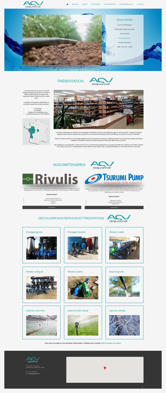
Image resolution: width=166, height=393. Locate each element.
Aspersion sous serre (35, 310)
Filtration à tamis (75, 271)
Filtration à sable (116, 232)
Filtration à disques (34, 271)
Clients (84, 4)
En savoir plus (51, 207)
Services (75, 4)
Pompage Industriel (76, 232)
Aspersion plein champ (78, 310)
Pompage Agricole (34, 232)
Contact (140, 4)
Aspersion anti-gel (117, 310)
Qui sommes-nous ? (126, 4)
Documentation (110, 4)
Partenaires (95, 4)
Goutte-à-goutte (116, 271)
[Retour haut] (142, 387)
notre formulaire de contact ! (111, 343)
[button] (105, 368)
